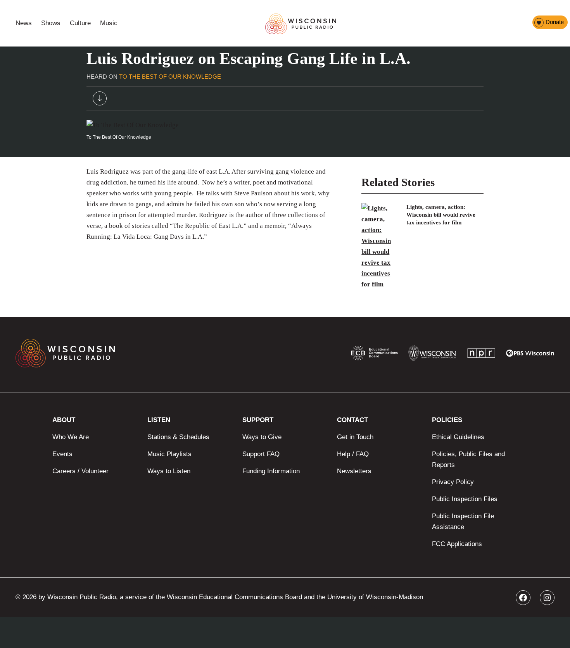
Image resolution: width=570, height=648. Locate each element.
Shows (50, 23)
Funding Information (271, 471)
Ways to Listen (168, 471)
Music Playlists (169, 454)
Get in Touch (355, 437)
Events (62, 454)
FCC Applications (457, 544)
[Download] (99, 100)
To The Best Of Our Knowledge (170, 76)
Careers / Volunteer (80, 471)
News (24, 23)
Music (108, 23)
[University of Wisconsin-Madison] (432, 355)
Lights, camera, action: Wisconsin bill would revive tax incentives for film (440, 215)
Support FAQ (261, 454)
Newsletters (354, 471)
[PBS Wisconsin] (530, 355)
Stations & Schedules (178, 437)
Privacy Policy (453, 482)
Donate (555, 22)
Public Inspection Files (464, 499)
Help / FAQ (353, 454)
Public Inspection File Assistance (463, 521)
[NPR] (481, 354)
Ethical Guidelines (458, 437)
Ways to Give (262, 437)
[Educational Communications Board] (374, 354)
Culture (80, 23)
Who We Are (70, 437)
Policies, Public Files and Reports (468, 459)
